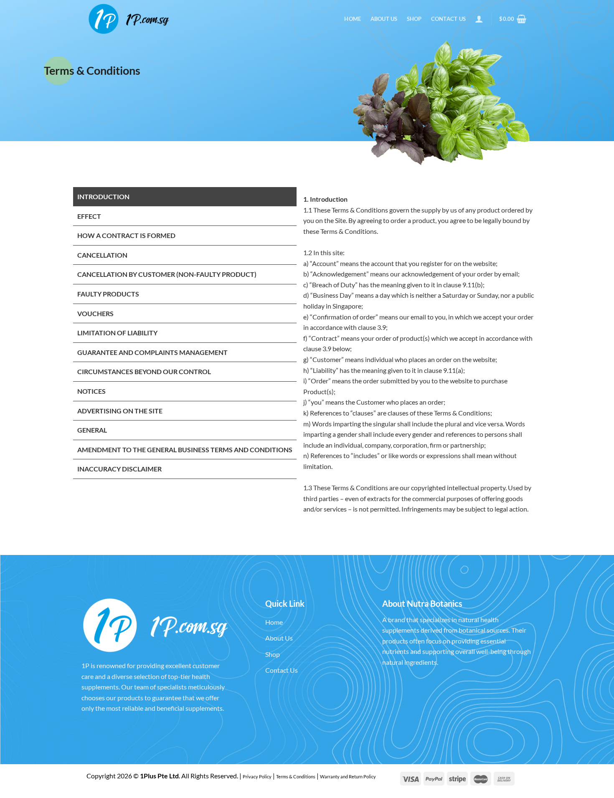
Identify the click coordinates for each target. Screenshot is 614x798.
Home (352, 18)
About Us (384, 18)
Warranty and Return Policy (348, 776)
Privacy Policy (257, 776)
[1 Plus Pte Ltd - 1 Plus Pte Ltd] (129, 19)
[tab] (185, 197)
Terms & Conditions (295, 776)
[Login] (479, 19)
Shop (414, 18)
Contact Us (448, 18)
